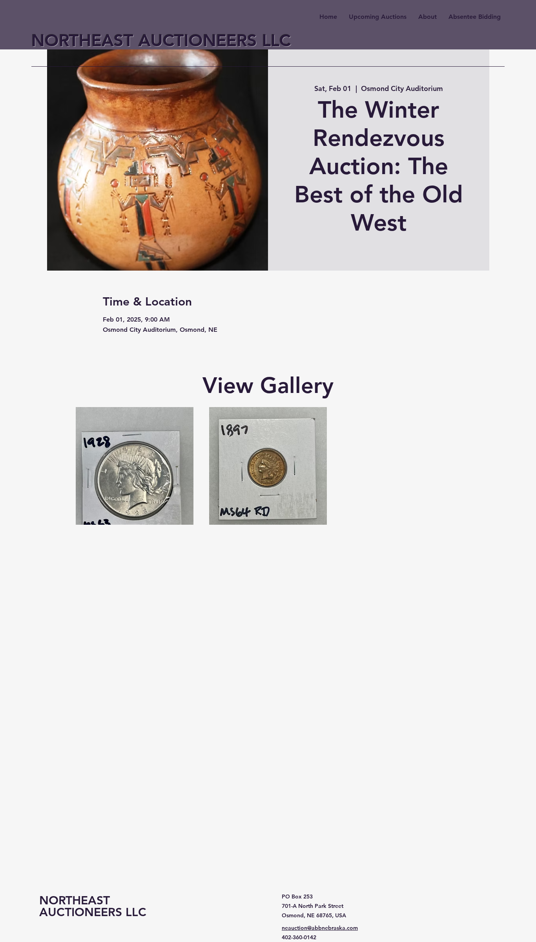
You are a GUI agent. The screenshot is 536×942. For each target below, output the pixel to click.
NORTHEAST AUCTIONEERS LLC (161, 40)
